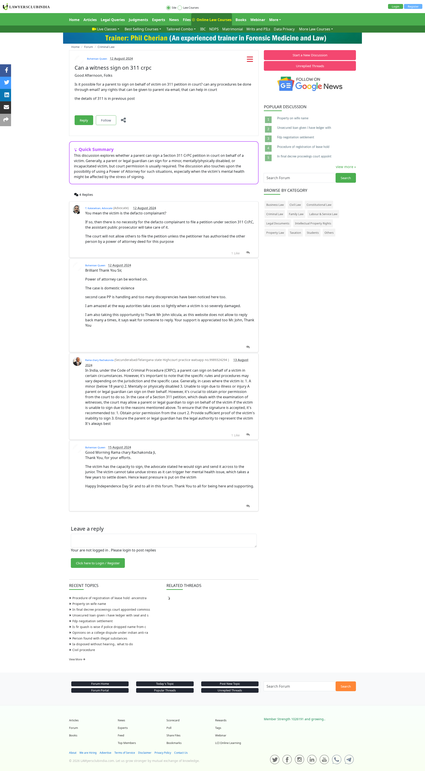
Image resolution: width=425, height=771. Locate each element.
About (72, 753)
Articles (90, 19)
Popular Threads (165, 690)
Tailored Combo (179, 29)
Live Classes (107, 29)
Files (187, 19)
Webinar (257, 19)
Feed (121, 735)
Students (313, 233)
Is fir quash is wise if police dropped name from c (109, 627)
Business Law (275, 205)
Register (413, 6)
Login (395, 6)
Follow (106, 120)
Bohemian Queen (97, 58)
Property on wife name (89, 604)
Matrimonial (232, 29)
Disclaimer (144, 753)
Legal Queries (113, 19)
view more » (346, 166)
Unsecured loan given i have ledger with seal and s (110, 615)
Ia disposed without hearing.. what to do (102, 644)
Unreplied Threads (310, 66)
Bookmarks (174, 743)
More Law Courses (314, 29)
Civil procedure (83, 650)
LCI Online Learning (228, 743)
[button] (250, 60)
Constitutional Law (319, 205)
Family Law (296, 214)
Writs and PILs (258, 29)
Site (174, 8)
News (174, 19)
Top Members (127, 743)
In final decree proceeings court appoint (304, 156)
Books (241, 19)
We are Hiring (88, 753)
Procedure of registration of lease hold (303, 147)
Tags (218, 728)
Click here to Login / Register (98, 563)
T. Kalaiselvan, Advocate (98, 208)
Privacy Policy (163, 753)
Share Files (173, 735)
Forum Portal (100, 690)
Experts (158, 19)
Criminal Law (274, 214)
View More (76, 659)
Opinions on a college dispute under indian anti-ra (110, 632)
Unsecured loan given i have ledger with (304, 127)
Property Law (275, 233)
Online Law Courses (214, 19)
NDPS (214, 29)
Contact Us (181, 753)
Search (346, 178)
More (273, 19)
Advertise (105, 753)
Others (329, 233)
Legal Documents (277, 223)
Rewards (220, 720)
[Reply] (248, 253)
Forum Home (100, 684)
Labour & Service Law (323, 214)
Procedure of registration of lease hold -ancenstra (109, 598)
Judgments (138, 19)
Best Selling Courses (141, 29)
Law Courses (191, 8)
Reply (84, 120)
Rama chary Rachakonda (99, 360)
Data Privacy (284, 29)
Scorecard (173, 720)
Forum (73, 728)
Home (74, 19)
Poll (168, 728)
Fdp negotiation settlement (92, 621)
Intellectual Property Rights (313, 223)
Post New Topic (230, 684)
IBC (203, 29)
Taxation (295, 233)
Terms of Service (124, 753)
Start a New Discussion (310, 55)
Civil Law (295, 205)
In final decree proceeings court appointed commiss (111, 609)
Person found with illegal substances (99, 638)
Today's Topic (165, 684)
